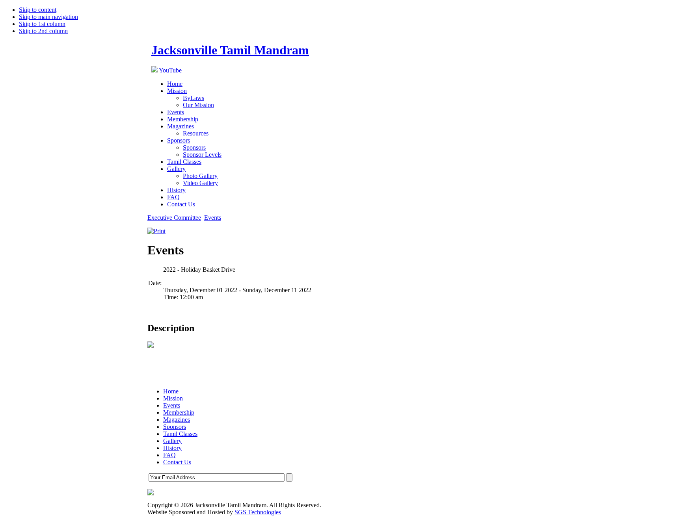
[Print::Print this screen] (156, 231)
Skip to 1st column (42, 23)
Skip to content (37, 9)
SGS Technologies (257, 512)
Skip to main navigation (48, 16)
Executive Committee (174, 217)
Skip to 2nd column (43, 31)
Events (212, 217)
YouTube (170, 70)
